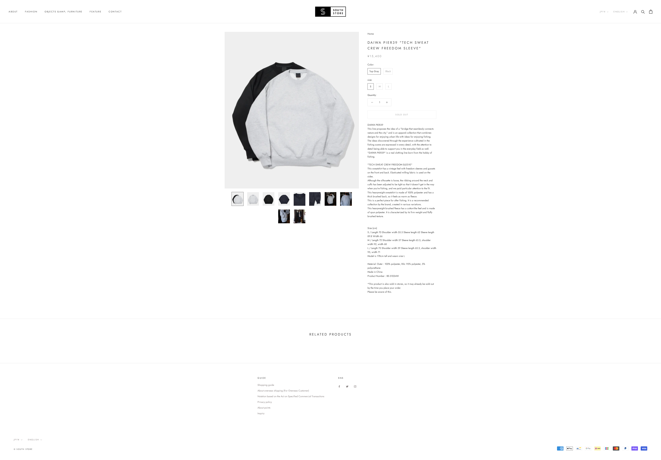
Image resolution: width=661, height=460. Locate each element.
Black (388, 71)
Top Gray (374, 71)
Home (371, 33)
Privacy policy (265, 402)
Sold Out (401, 114)
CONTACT (115, 11)
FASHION (31, 11)
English (619, 11)
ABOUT (13, 11)
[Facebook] (339, 386)
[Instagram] (355, 386)
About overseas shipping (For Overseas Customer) (283, 390)
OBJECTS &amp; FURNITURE (63, 11)
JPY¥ (603, 11)
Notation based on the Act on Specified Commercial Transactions (291, 396)
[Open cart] (650, 12)
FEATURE (95, 11)
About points (264, 407)
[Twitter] (347, 386)
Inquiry (261, 413)
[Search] (643, 11)
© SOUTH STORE (23, 449)
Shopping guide (266, 385)
